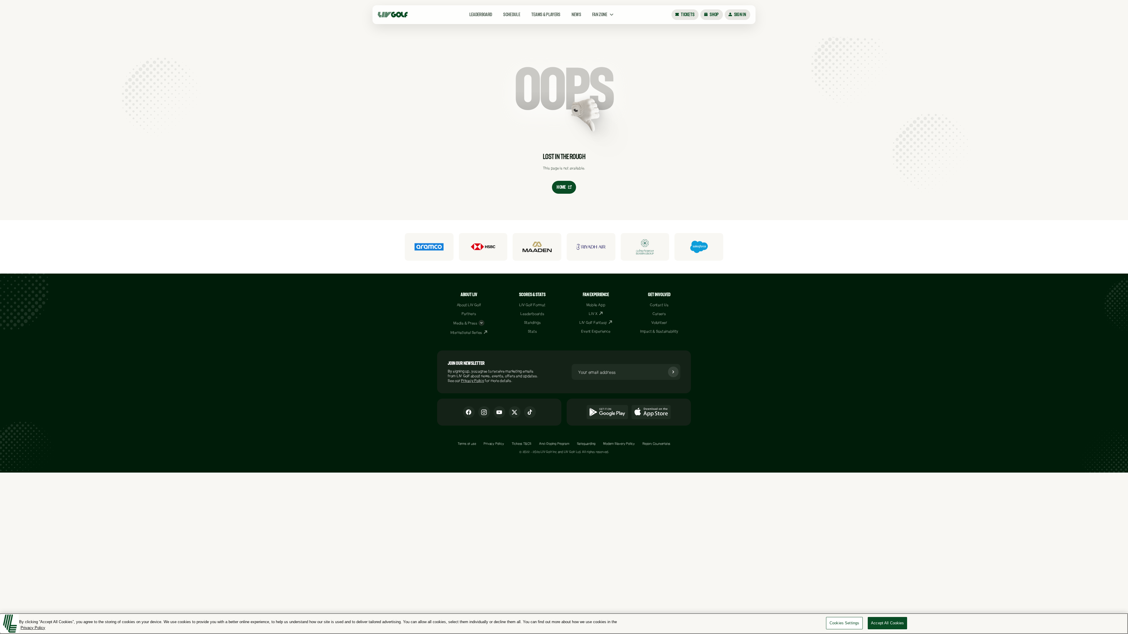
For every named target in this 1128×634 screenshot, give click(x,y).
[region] (564, 623)
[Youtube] (499, 412)
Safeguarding (586, 443)
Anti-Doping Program (554, 443)
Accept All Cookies (887, 623)
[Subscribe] (673, 372)
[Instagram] (484, 412)
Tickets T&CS (522, 443)
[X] (515, 412)
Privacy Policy (472, 380)
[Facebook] (469, 412)
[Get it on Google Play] (607, 412)
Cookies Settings (844, 623)
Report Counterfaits (656, 443)
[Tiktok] (530, 412)
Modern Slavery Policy (619, 443)
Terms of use (467, 443)
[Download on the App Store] (651, 412)
